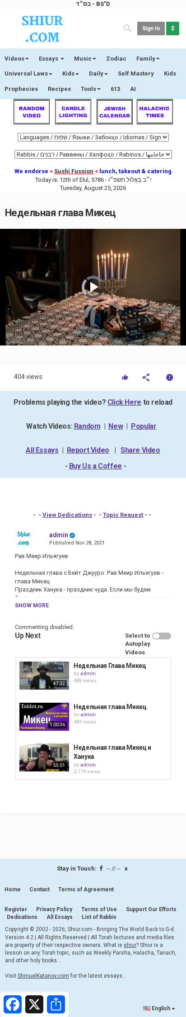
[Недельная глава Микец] (44, 717)
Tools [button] (88, 88)
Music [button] (83, 58)
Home (13, 889)
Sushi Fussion (73, 171)
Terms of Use (99, 909)
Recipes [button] (59, 88)
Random (87, 426)
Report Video (88, 450)
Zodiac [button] (116, 58)
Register (16, 909)
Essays (49, 58)
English (161, 1008)
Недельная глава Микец (110, 706)
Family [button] (145, 58)
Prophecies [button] (21, 88)
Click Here (124, 402)
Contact (39, 889)
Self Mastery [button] (136, 73)
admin (58, 535)
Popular (143, 426)
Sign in (151, 28)
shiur (130, 945)
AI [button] (133, 88)
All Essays (42, 450)
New (115, 426)
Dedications (22, 917)
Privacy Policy (54, 909)
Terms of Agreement (86, 889)
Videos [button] (14, 58)
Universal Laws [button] (26, 73)
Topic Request (123, 514)
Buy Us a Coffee (95, 466)
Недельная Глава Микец (110, 665)
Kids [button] (68, 73)
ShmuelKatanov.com (43, 976)
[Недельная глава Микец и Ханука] (44, 757)
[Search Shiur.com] (127, 28)
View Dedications (67, 514)
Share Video (140, 450)
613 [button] (115, 88)
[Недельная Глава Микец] (44, 676)
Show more (32, 605)
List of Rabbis (99, 917)
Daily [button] (96, 73)
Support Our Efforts (151, 909)
